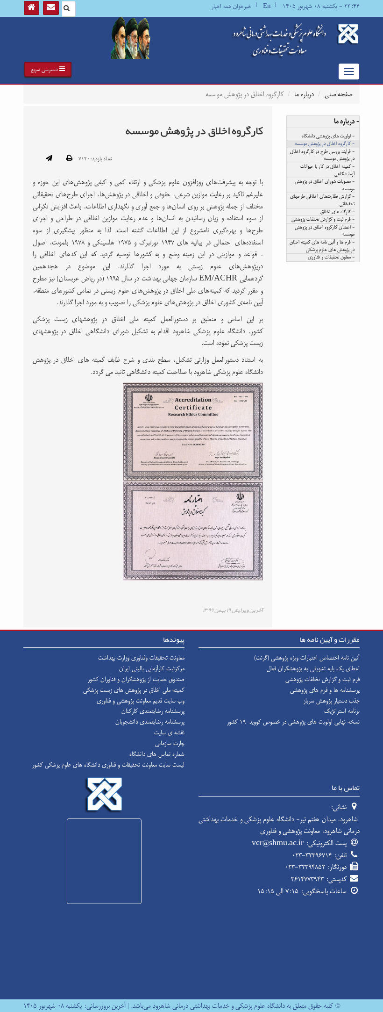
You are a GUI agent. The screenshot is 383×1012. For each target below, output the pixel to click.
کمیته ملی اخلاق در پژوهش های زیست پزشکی (133, 690)
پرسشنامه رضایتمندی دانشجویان (149, 722)
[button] (47, 69)
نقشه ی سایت (169, 732)
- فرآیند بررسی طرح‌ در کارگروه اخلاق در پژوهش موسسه (322, 155)
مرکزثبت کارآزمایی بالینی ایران (151, 668)
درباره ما (304, 94)
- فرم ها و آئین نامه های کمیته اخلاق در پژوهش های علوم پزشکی (322, 246)
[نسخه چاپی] (69, 159)
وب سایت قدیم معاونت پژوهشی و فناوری (140, 701)
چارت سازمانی (169, 743)
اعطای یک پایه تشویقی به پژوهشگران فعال (313, 668)
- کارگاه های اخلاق (337, 212)
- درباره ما (346, 121)
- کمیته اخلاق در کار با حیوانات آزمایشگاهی (327, 170)
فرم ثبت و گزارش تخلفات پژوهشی (322, 679)
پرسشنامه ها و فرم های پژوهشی (325, 690)
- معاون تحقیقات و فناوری (331, 257)
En (267, 6)
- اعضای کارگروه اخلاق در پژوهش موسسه (325, 231)
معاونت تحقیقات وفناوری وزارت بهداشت (141, 658)
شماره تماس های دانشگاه (156, 754)
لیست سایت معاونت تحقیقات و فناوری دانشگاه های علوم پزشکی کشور (108, 765)
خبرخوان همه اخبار (231, 6)
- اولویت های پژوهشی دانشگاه (328, 136)
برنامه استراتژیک (342, 711)
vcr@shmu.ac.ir (278, 843)
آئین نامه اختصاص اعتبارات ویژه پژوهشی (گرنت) (307, 658)
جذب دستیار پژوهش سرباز (332, 701)
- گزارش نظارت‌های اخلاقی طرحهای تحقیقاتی (322, 200)
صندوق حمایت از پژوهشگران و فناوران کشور (136, 679)
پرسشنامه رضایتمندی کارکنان (152, 711)
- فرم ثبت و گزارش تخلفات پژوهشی (323, 219)
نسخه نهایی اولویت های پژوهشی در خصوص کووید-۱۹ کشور (293, 722)
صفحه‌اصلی (339, 94)
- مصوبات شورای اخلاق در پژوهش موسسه (325, 185)
